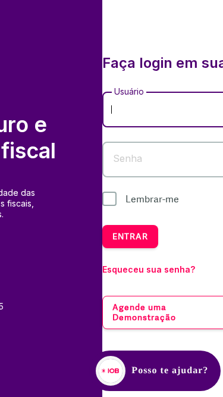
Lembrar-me (152, 199)
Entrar (130, 237)
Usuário (129, 91)
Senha (127, 158)
